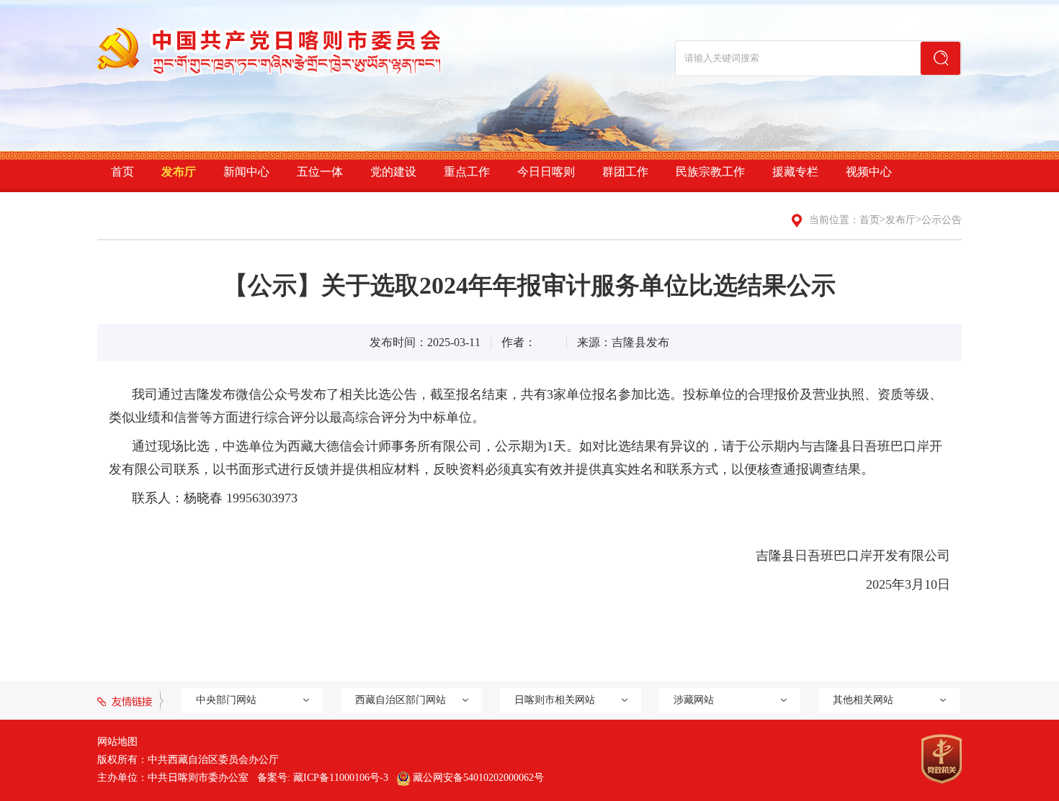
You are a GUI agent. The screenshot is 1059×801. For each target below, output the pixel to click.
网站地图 (117, 741)
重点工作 (467, 172)
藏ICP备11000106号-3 (340, 777)
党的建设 (393, 172)
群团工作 (625, 172)
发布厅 (178, 172)
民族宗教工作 (710, 172)
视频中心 (869, 172)
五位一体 (320, 172)
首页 (122, 172)
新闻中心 (246, 172)
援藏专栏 (795, 172)
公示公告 (941, 219)
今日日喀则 (546, 172)
